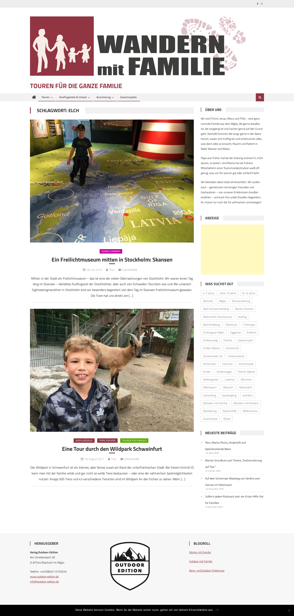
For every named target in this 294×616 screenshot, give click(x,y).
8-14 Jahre (248, 293)
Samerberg (209, 395)
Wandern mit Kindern (246, 403)
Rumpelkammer (111, 251)
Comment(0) (129, 270)
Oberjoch (228, 387)
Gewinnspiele (128, 97)
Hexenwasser (236, 356)
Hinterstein (209, 364)
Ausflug (242, 317)
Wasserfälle (230, 411)
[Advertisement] (232, 249)
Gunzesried (232, 348)
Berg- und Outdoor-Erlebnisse (206, 570)
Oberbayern (210, 387)
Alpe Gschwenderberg (216, 309)
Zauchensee (210, 419)
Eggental (235, 332)
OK (217, 609)
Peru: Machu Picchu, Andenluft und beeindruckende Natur (225, 445)
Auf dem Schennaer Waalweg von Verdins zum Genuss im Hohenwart (232, 481)
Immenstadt (246, 364)
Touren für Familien (134, 440)
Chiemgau (249, 324)
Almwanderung (241, 301)
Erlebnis (251, 332)
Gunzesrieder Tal (212, 356)
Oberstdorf (245, 387)
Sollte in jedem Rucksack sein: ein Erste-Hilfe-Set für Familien (234, 499)
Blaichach (231, 324)
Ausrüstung (103, 97)
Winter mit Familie (200, 552)
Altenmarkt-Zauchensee (217, 317)
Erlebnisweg (210, 340)
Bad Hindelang (211, 324)
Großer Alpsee (211, 348)
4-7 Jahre (208, 293)
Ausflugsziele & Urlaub (73, 97)
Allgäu (222, 301)
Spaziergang (229, 395)
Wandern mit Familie (215, 403)
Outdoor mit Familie (200, 561)
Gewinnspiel (245, 340)
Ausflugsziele (84, 440)
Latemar (230, 379)
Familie (228, 340)
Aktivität (208, 301)
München (246, 379)
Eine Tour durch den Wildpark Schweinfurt (112, 448)
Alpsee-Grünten (244, 309)
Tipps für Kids (107, 440)
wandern (247, 395)
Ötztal (226, 419)
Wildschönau (250, 411)
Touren (45, 97)
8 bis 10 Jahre (228, 293)
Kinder (207, 371)
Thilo (111, 270)
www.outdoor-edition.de (44, 576)
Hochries (227, 364)
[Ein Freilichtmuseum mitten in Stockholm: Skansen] (112, 181)
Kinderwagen (224, 371)
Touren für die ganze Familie (76, 86)
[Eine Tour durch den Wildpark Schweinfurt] (112, 370)
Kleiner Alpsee (246, 371)
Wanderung (210, 411)
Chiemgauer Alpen (213, 332)
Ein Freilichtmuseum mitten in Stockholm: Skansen (112, 259)
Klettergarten (211, 379)
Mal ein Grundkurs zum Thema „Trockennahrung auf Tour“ (233, 463)
